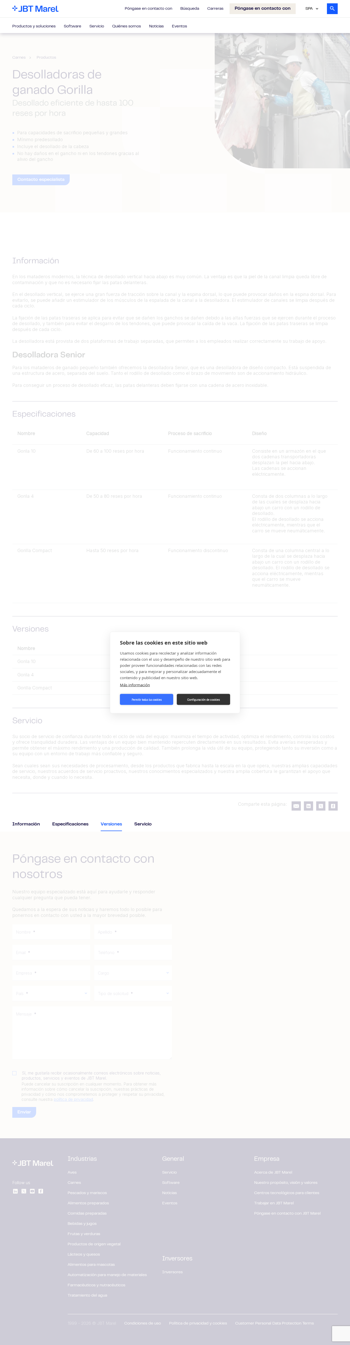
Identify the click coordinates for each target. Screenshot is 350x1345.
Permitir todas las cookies (147, 699)
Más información (135, 684)
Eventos (179, 26)
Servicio (96, 26)
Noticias (156, 26)
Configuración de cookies (203, 699)
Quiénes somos (126, 26)
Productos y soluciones (34, 26)
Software (72, 26)
